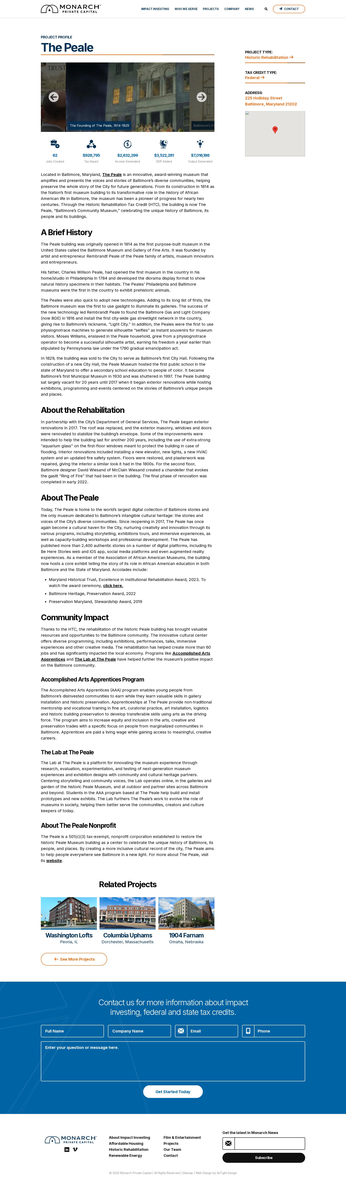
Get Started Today (173, 1091)
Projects (211, 9)
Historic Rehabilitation (267, 57)
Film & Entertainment (182, 1137)
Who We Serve (186, 9)
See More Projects (77, 959)
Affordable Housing (126, 1143)
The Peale (112, 174)
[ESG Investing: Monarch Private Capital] (71, 9)
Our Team (172, 1149)
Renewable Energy (125, 1155)
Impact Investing (155, 9)
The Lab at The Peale (95, 659)
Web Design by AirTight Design (216, 1173)
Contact (171, 1155)
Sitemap (187, 1173)
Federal (253, 77)
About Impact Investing (129, 1137)
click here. (113, 585)
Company (231, 9)
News (249, 9)
